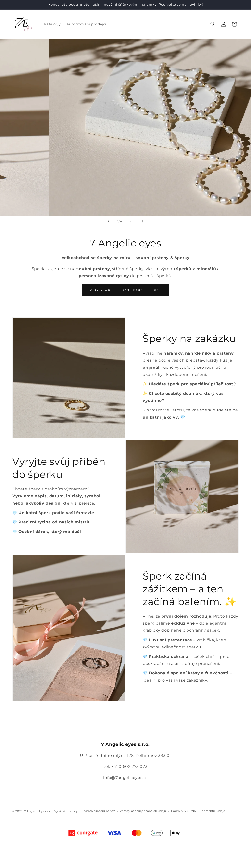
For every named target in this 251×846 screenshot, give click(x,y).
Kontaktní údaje (213, 811)
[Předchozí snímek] (108, 221)
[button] (212, 24)
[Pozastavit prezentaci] (142, 221)
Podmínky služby (184, 811)
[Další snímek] (130, 221)
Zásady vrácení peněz (99, 811)
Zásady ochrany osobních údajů (143, 811)
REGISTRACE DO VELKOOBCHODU (125, 290)
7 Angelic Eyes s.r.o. (38, 811)
